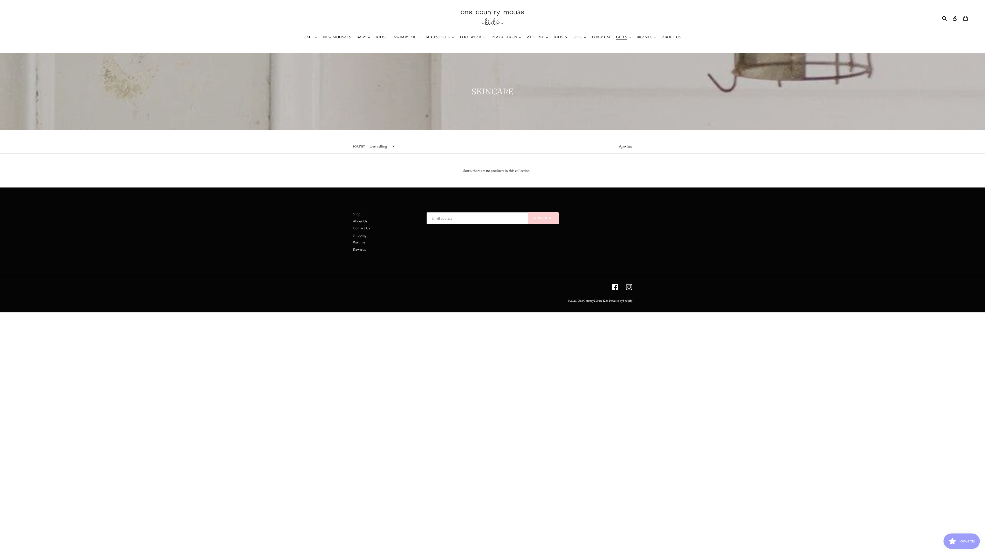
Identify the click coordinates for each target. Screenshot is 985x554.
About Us (360, 221)
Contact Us (361, 227)
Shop (356, 213)
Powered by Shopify (620, 301)
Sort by (359, 146)
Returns (359, 242)
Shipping (360, 235)
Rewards (359, 249)
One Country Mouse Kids (593, 301)
